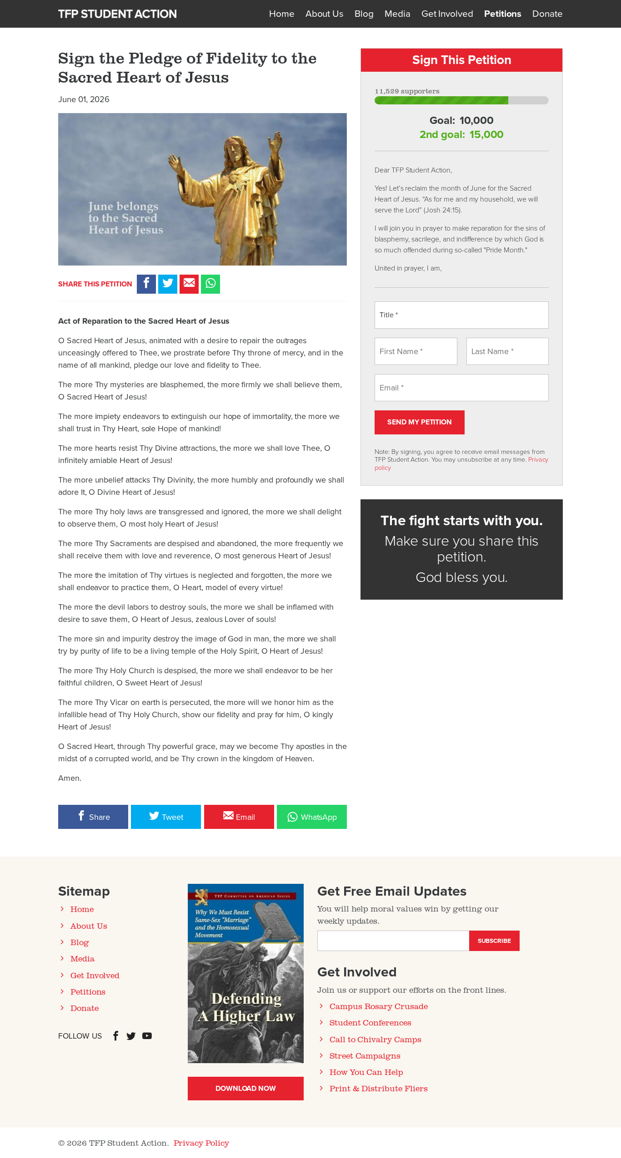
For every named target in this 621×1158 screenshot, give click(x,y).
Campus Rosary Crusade (379, 1005)
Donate (547, 14)
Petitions (502, 14)
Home (282, 14)
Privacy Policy (201, 1142)
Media (398, 14)
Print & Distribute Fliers (379, 1088)
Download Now (245, 1088)
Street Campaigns (365, 1055)
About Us (324, 14)
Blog (364, 14)
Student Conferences (370, 1022)
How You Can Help (366, 1071)
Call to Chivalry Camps (375, 1039)
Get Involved (447, 14)
